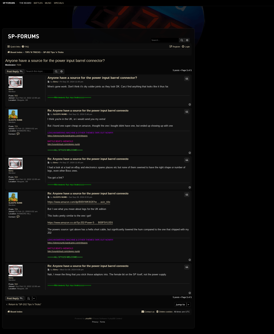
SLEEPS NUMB (15, 120)
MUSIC (48, 3)
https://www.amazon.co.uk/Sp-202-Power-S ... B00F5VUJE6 (80, 222)
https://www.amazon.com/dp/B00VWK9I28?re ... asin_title (79, 202)
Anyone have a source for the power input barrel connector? (55, 61)
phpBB (89, 318)
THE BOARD (25, 3)
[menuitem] (25, 46)
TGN (19, 65)
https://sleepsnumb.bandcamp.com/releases (68, 136)
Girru (11, 89)
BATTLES (38, 3)
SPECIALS (59, 3)
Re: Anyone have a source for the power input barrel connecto (88, 110)
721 (16, 126)
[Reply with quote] (186, 78)
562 (16, 96)
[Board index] (23, 35)
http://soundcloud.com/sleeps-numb (64, 144)
